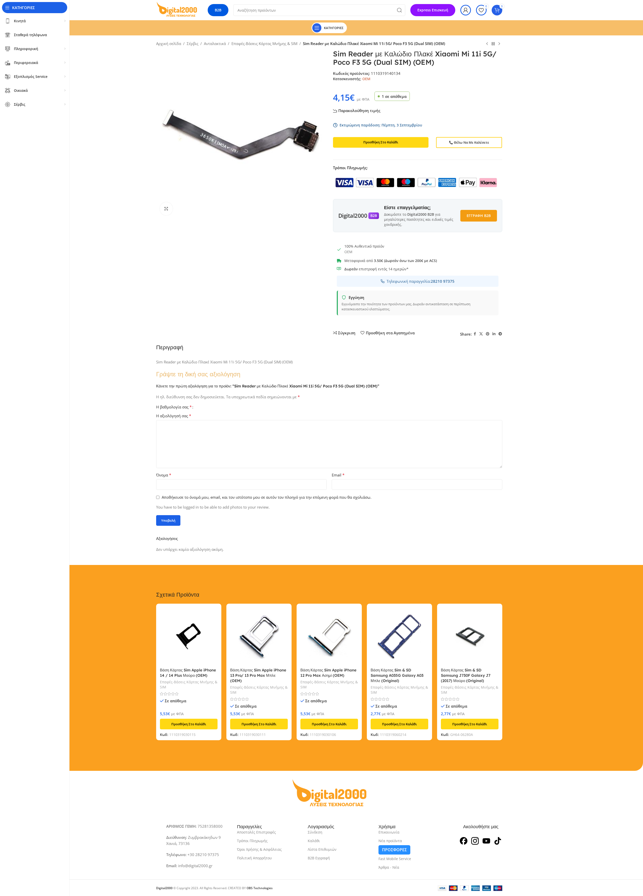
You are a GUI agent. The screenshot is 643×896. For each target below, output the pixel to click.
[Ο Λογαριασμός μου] (465, 10)
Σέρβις (192, 43)
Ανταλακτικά (215, 43)
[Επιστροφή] (493, 44)
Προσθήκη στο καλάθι (380, 142)
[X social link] (481, 334)
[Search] (399, 10)
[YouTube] (486, 840)
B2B (218, 10)
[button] (189, 724)
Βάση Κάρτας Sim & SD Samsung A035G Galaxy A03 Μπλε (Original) (397, 675)
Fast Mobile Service (394, 858)
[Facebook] (463, 840)
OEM (366, 78)
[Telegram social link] (500, 334)
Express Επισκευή (432, 10)
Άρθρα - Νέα (388, 867)
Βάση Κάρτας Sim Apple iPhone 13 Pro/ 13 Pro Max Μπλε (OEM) (258, 675)
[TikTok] (498, 840)
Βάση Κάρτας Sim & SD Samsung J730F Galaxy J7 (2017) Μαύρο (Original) (465, 675)
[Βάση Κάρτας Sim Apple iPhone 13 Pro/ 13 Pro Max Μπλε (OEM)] (259, 636)
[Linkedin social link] (494, 334)
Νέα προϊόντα (390, 840)
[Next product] (499, 44)
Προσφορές (394, 850)
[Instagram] (475, 840)
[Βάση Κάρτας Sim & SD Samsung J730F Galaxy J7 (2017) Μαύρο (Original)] (469, 636)
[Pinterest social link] (487, 334)
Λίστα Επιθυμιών (322, 849)
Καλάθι (314, 840)
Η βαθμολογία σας (174, 407)
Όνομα (163, 475)
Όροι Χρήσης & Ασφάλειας (259, 849)
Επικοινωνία (388, 832)
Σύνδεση (315, 832)
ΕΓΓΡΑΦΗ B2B (479, 215)
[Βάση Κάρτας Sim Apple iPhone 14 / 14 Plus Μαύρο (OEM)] (189, 636)
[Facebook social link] (475, 334)
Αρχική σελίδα (168, 43)
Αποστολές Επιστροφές (256, 832)
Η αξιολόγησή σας (173, 416)
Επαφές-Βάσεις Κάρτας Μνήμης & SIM (264, 43)
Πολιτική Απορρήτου (254, 858)
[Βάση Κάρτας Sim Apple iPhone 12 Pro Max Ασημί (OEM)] (329, 636)
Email (338, 475)
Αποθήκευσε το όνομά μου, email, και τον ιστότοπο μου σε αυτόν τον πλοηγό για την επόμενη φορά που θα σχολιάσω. (266, 497)
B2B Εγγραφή (319, 858)
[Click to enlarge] (166, 208)
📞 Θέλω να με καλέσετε (469, 142)
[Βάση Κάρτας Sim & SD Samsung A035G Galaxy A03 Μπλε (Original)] (399, 636)
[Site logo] (177, 9)
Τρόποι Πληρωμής (252, 840)
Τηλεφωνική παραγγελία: (421, 281)
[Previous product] (487, 44)
